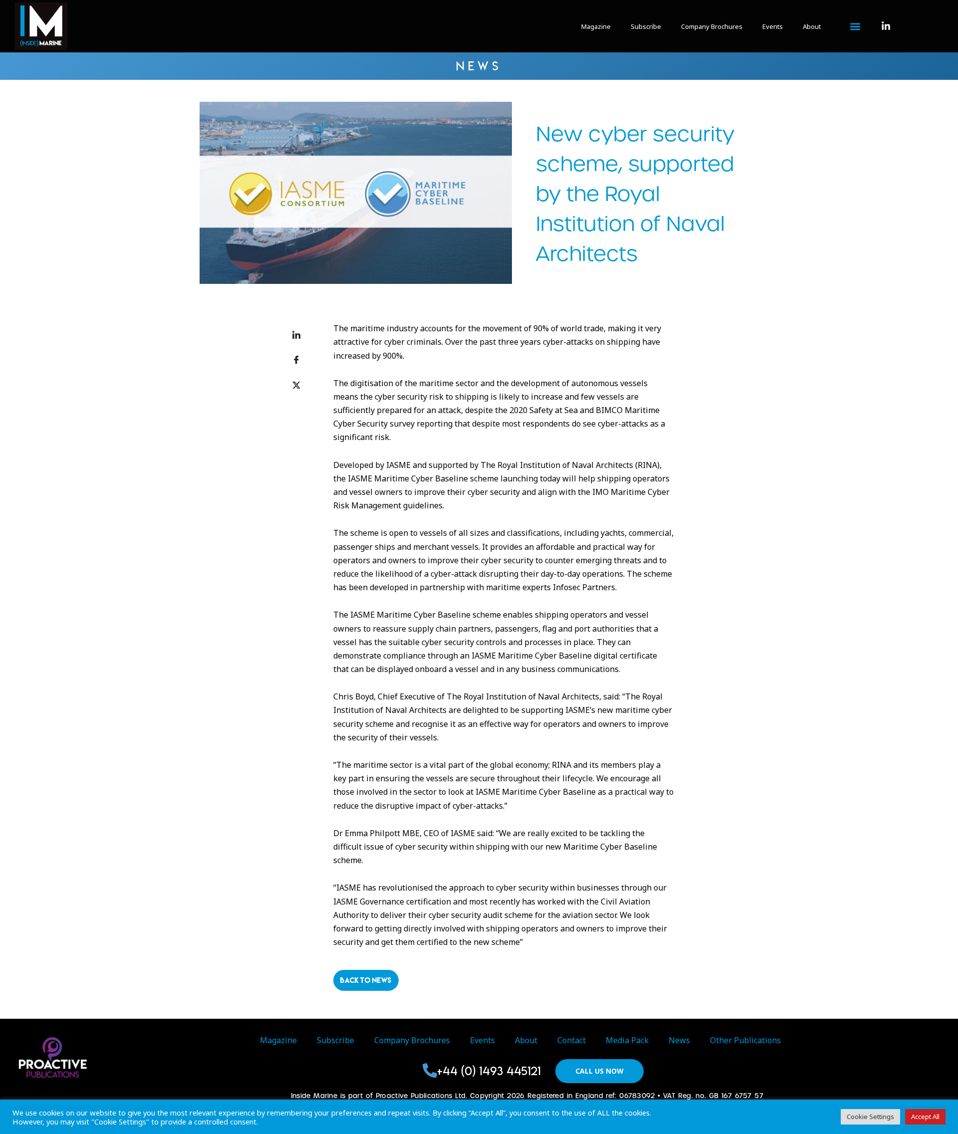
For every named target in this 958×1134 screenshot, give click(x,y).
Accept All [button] (925, 1116)
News (679, 1040)
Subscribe (646, 26)
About (812, 26)
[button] (855, 26)
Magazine (596, 26)
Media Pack (627, 1040)
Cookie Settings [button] (870, 1116)
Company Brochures (711, 26)
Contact (571, 1040)
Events (772, 26)
